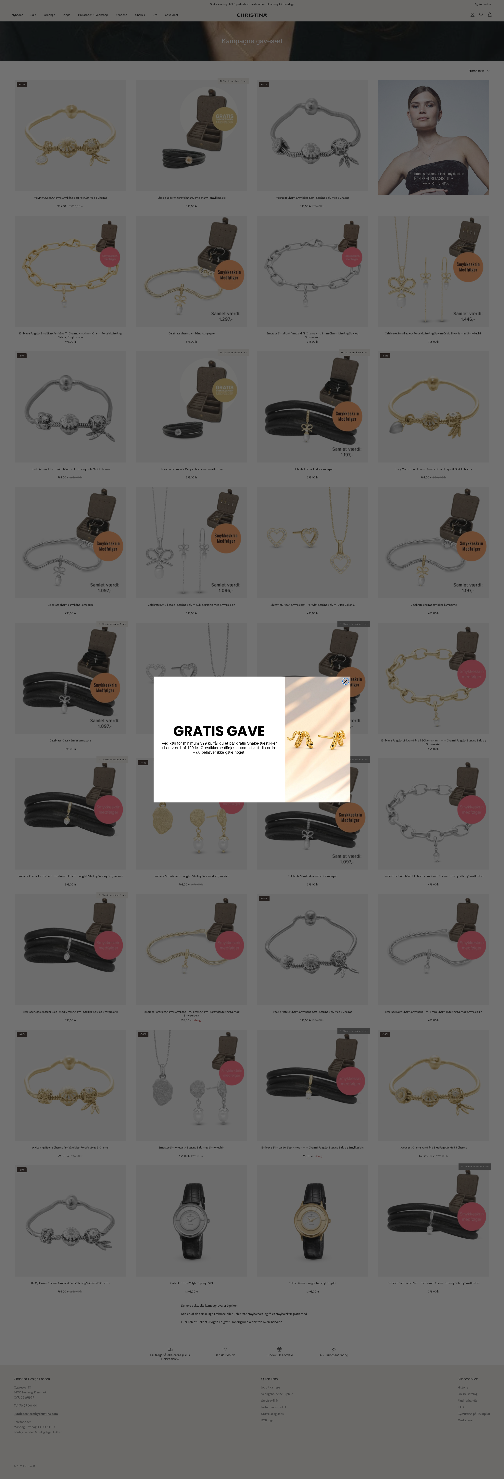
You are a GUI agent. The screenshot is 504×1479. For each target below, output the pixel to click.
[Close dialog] (346, 681)
